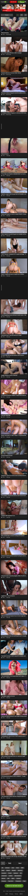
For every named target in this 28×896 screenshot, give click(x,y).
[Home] (4, 2)
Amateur (7, 867)
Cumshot (4, 873)
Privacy (11, 894)
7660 (9, 863)
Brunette (20, 870)
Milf (8, 878)
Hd (20, 873)
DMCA (21, 894)
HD (21, 15)
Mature (3, 878)
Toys (24, 881)
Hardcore (16, 873)
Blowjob (14, 870)
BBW (22, 867)
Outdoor (18, 878)
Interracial (4, 875)
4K (25, 15)
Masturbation (18, 875)
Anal (13, 867)
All (17, 15)
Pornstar (4, 881)
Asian (17, 867)
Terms (16, 894)
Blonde (8, 870)
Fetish (9, 873)
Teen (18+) (10, 881)
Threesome (18, 881)
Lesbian (10, 875)
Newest (6, 15)
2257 (6, 894)
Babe (3, 870)
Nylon (13, 878)
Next (20, 863)
